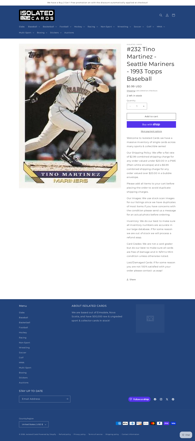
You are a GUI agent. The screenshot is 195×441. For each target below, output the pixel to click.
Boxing (23, 372)
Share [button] (133, 279)
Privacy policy (80, 434)
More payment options (151, 131)
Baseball (23, 317)
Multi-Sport (25, 367)
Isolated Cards (32, 434)
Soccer (22, 352)
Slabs (22, 312)
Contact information (130, 434)
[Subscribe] (67, 399)
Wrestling (24, 347)
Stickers (23, 377)
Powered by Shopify (47, 434)
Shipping (131, 91)
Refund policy (65, 434)
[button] (33, 27)
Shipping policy (112, 434)
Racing (23, 337)
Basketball (24, 322)
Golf (21, 357)
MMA (21, 362)
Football (23, 327)
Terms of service (96, 434)
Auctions (24, 382)
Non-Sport (24, 342)
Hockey (23, 332)
